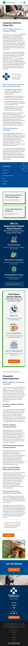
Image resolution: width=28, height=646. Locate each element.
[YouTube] (14, 613)
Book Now (13, 361)
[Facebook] (16, 613)
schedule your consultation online (11, 524)
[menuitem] (4, 170)
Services (14, 602)
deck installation (10, 388)
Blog (14, 607)
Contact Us (13, 617)
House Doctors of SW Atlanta (10, 34)
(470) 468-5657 (17, 74)
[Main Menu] (24, 2)
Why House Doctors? (13, 284)
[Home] (9, 2)
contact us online (16, 75)
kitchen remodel (14, 58)
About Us (14, 605)
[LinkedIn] (11, 613)
